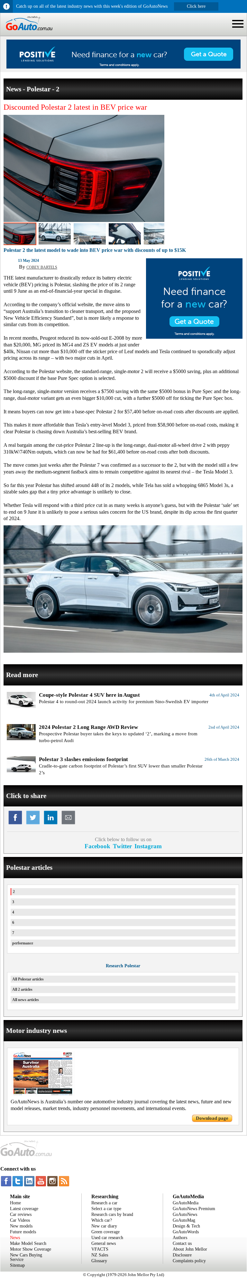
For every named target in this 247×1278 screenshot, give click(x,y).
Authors (180, 1237)
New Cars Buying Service (26, 1257)
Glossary (99, 1260)
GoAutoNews (185, 1214)
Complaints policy (189, 1260)
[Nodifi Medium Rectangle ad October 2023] (194, 337)
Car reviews (21, 1214)
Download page (212, 1118)
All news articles (25, 1000)
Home (15, 1202)
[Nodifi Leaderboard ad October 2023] (123, 66)
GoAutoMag (184, 1220)
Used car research (107, 1237)
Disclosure (182, 1255)
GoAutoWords (186, 1231)
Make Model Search (28, 1243)
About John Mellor (190, 1249)
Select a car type (106, 1208)
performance (22, 943)
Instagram (148, 846)
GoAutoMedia (185, 1202)
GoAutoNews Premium (194, 1208)
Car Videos (20, 1220)
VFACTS (99, 1249)
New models (21, 1226)
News (15, 1237)
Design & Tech (186, 1226)
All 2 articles (22, 989)
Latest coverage (24, 1208)
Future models (23, 1231)
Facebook (97, 846)
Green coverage (105, 1231)
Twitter (122, 846)
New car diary (104, 1226)
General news (103, 1243)
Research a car (104, 1202)
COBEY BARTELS (41, 267)
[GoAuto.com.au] (26, 32)
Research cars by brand (112, 1214)
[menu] (237, 24)
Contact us (182, 1243)
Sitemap (17, 1265)
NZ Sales (99, 1255)
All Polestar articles (28, 979)
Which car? (101, 1220)
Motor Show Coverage (30, 1249)
